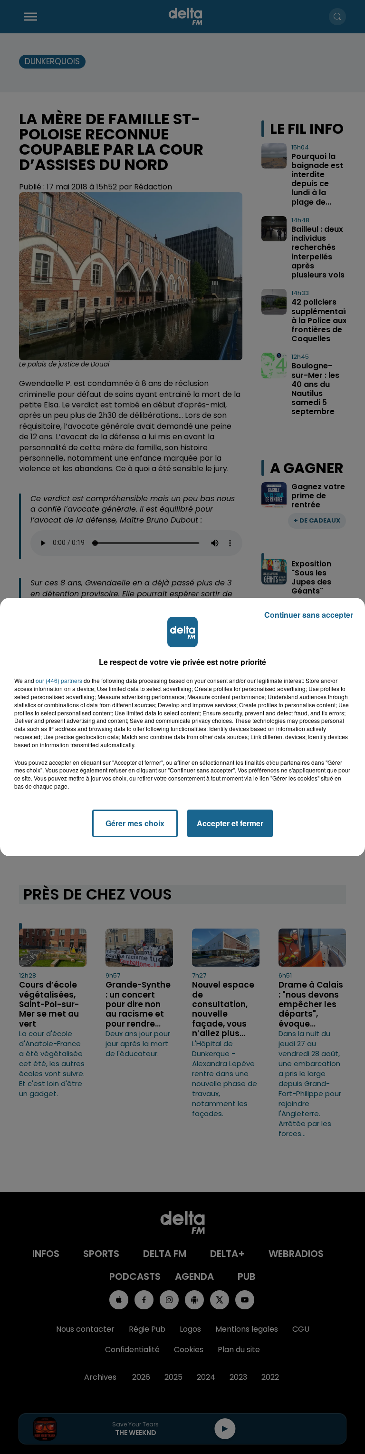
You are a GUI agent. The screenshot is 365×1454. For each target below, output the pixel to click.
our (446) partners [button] (59, 680)
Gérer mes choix (135, 823)
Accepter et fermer (230, 823)
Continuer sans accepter (308, 614)
